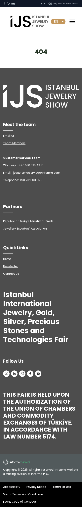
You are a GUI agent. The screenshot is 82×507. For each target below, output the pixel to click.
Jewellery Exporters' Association (25, 229)
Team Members (14, 143)
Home (7, 259)
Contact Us (11, 274)
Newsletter (10, 266)
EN (56, 21)
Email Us (9, 136)
